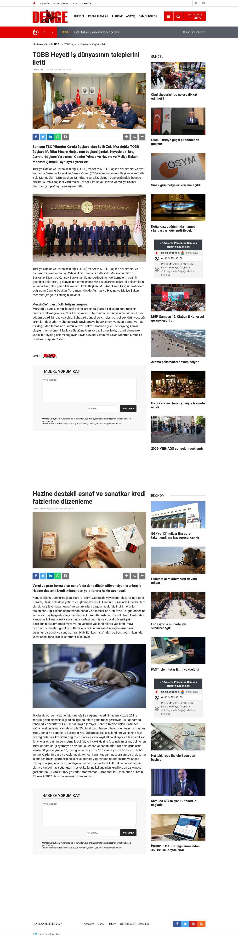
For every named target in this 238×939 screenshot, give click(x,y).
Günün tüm (194, 32)
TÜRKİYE (117, 16)
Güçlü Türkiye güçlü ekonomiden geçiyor (96, 32)
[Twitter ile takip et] (185, 924)
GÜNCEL (79, 16)
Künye (101, 924)
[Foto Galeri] (203, 3)
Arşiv (74, 3)
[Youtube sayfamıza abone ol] (193, 924)
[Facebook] (36, 137)
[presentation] (44, 32)
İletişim (112, 924)
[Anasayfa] (34, 3)
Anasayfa (41, 44)
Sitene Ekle (86, 3)
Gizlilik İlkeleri (127, 924)
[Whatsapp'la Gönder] (57, 137)
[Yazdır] (65, 137)
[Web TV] (196, 3)
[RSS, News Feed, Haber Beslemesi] (201, 924)
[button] (126, 137)
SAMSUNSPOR (148, 16)
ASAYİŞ (130, 16)
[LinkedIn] (50, 137)
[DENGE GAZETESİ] (50, 16)
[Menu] (169, 16)
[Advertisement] (89, 462)
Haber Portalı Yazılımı (49, 934)
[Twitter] (43, 137)
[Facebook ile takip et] (177, 924)
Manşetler (44, 3)
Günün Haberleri (60, 3)
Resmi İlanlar (98, 16)
